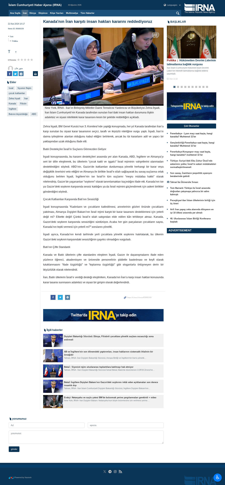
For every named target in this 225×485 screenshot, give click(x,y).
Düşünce (43, 13)
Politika (15, 41)
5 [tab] (189, 87)
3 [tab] (181, 87)
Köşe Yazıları (56, 13)
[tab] (191, 126)
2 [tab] (178, 87)
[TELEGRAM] (110, 471)
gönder (14, 449)
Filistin (23, 103)
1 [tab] (174, 87)
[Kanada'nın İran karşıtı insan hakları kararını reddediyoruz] (103, 67)
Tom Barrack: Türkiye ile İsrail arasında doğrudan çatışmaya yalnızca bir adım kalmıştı (190, 191)
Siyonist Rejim (24, 88)
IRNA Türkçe (35, 5)
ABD (34, 114)
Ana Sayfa (15, 13)
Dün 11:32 (173, 79)
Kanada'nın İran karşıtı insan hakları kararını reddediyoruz (97, 21)
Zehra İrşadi (14, 98)
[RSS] (120, 471)
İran (25, 13)
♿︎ (217, 477)
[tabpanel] (191, 53)
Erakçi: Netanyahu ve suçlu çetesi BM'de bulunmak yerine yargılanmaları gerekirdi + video (110, 397)
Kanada (12, 103)
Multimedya (72, 13)
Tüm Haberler (87, 13)
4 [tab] (185, 87)
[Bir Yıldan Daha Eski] (53, 340)
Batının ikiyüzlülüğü (18, 114)
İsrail (11, 88)
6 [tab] (192, 87)
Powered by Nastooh (23, 477)
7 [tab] (196, 87)
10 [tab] (207, 87)
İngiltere (12, 109)
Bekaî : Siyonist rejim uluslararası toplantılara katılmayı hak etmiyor (98, 367)
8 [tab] (199, 87)
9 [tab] (203, 87)
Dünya (32, 13)
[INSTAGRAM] (115, 471)
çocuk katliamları (17, 93)
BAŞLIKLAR (178, 21)
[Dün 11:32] (191, 42)
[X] (104, 471)
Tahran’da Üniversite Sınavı (184, 182)
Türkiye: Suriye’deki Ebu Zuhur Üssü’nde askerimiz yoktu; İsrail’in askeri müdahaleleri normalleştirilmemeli (193, 164)
